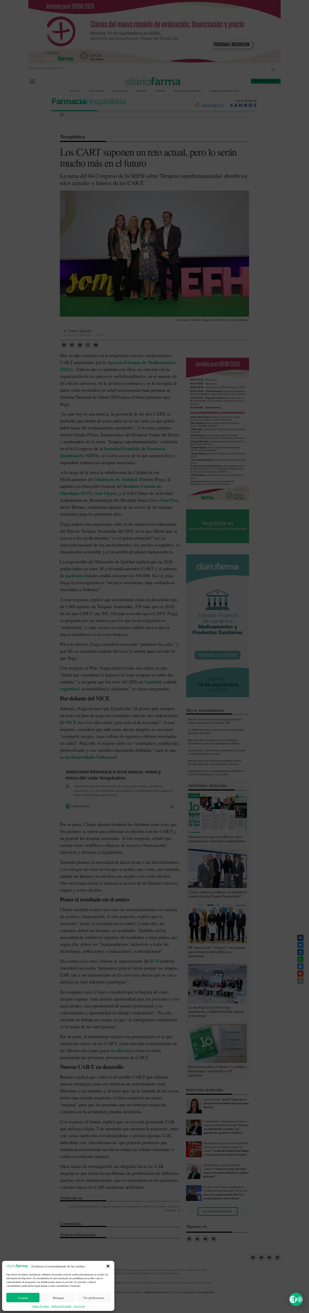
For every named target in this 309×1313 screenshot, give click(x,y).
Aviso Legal (79, 1306)
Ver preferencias (93, 1298)
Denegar (58, 1298)
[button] (108, 1266)
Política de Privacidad (61, 1306)
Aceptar (23, 1298)
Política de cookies (40, 1306)
